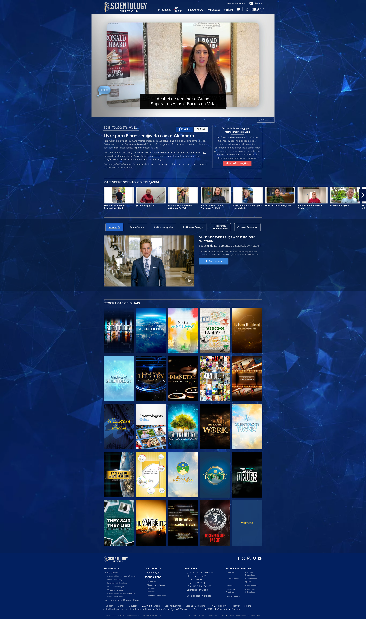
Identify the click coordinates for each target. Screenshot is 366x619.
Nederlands (135, 615)
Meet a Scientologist (115, 586)
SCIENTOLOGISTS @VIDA (121, 127)
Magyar (235, 611)
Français (235, 615)
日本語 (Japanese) (115, 615)
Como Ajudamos (252, 585)
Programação (153, 572)
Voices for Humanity (115, 590)
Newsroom (151, 588)
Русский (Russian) (180, 615)
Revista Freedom (233, 596)
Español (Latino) (173, 611)
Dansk (121, 611)
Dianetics (229, 585)
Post (202, 129)
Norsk (148, 615)
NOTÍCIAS (228, 9)
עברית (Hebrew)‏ (219, 611)
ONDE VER (191, 568)
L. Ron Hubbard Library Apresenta (121, 593)
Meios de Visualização (156, 585)
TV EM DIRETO (152, 568)
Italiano (247, 611)
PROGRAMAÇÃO (195, 9)
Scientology (230, 572)
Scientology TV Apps (197, 589)
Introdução (151, 581)
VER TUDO (247, 523)
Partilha (185, 129)
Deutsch (133, 611)
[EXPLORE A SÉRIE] (119, 330)
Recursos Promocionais (156, 595)
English (109, 611)
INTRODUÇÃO (164, 9)
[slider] (189, 114)
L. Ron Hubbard (232, 579)
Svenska (198, 615)
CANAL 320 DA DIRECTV (200, 572)
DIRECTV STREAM (196, 576)
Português (161, 615)
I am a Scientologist (115, 597)
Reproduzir (215, 261)
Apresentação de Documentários (122, 600)
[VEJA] (119, 378)
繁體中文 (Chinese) (217, 615)
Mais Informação (236, 163)
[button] (3, 195)
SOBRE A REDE (152, 577)
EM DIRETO (178, 9)
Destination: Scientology (117, 583)
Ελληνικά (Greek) (151, 611)
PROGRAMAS (213, 9)
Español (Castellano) (195, 611)
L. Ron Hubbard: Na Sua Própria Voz (121, 576)
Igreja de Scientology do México (191, 140)
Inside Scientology (114, 579)
